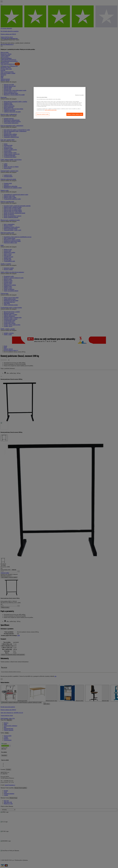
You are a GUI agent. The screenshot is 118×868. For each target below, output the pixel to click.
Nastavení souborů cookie (42, 114)
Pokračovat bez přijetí (79, 95)
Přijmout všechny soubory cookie (74, 114)
